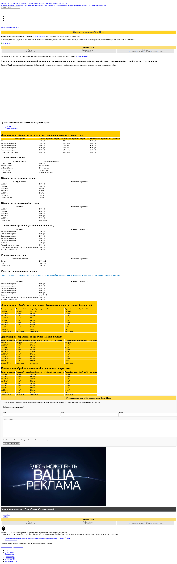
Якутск (5, 517)
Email (63, 412)
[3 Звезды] (146, 51)
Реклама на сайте (11, 540)
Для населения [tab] (10, 126)
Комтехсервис (88, 519)
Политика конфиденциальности (12, 547)
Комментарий (8, 419)
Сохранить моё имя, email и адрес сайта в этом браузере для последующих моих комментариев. (35, 440)
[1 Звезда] (132, 51)
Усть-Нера (6, 515)
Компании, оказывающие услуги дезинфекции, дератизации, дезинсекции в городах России (37, 538)
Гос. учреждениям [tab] (11, 128)
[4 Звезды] (153, 51)
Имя (5, 412)
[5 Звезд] (160, 51)
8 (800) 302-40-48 (39, 36)
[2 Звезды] (139, 51)
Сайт (121, 412)
